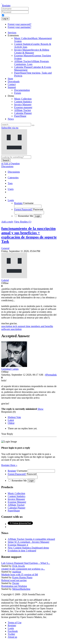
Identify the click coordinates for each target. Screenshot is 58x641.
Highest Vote (14, 417)
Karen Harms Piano (22, 577)
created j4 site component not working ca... (23, 568)
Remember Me (25, 216)
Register (6, 5)
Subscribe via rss (9, 127)
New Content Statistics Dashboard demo (28, 547)
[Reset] (33, 125)
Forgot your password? (19, 24)
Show (41, 409)
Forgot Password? (23, 209)
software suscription (11, 329)
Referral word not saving (14, 580)
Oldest (11, 423)
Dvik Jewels (18, 566)
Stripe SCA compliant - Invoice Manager (28, 542)
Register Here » (9, 465)
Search (6, 160)
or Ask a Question (10, 163)
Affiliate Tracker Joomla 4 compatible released (31, 539)
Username (28, 203)
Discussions (7, 166)
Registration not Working (14, 586)
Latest (11, 420)
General (5, 248)
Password (38, 209)
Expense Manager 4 (18, 544)
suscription (7, 326)
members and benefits (42, 326)
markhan (16, 571)
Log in (5, 18)
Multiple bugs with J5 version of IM (19, 574)
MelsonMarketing (21, 589)
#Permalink (51, 374)
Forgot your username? (19, 27)
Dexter (15, 583)
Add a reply (7, 221)
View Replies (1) (22, 221)
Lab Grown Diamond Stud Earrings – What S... (25, 563)
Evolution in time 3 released (22, 550)
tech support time (22, 326)
